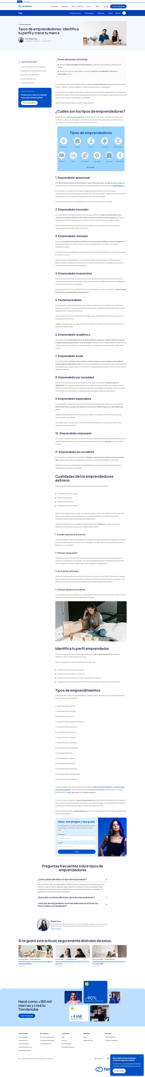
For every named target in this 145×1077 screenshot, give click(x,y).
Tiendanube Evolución (24, 1050)
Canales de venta (23, 1040)
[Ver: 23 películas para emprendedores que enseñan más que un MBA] (109, 951)
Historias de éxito (66, 1043)
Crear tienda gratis (118, 6)
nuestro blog (79, 811)
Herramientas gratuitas (68, 1047)
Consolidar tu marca (75, 13)
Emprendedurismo (25, 24)
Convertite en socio (45, 1043)
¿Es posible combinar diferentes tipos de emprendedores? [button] (66, 897)
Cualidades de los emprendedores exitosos (33, 71)
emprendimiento (118, 186)
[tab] (72, 879)
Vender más (101, 13)
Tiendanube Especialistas (47, 1040)
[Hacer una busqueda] (124, 13)
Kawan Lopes (60, 959)
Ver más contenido (56, 928)
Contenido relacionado (27, 83)
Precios (73, 6)
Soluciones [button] (54, 6)
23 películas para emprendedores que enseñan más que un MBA (108, 963)
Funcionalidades (23, 1037)
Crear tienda (119, 1071)
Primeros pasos (89, 13)
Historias (117, 13)
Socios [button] (89, 6)
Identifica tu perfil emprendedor (30, 75)
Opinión (110, 13)
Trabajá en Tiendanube (111, 1040)
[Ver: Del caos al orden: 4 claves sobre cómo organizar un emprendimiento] (35, 951)
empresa (108, 441)
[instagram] (108, 1058)
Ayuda (85, 1037)
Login (106, 6)
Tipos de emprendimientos (28, 79)
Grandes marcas (27, 1)
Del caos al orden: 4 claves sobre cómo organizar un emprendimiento (35, 963)
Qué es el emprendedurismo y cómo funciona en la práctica (72, 963)
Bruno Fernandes (98, 959)
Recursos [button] (80, 6)
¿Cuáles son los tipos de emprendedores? (33, 67)
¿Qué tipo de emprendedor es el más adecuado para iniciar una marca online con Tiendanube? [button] (68, 904)
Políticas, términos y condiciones (43, 1058)
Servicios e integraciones (47, 1037)
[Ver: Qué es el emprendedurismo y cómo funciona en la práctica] (72, 951)
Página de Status (88, 1040)
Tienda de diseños (23, 1043)
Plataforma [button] (64, 6)
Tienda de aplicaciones (25, 1047)
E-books (64, 1040)
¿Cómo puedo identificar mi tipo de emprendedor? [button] (62, 879)
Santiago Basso (24, 959)
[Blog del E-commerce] (31, 6)
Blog (20, 13)
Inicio (20, 1)
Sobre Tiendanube (110, 1037)
